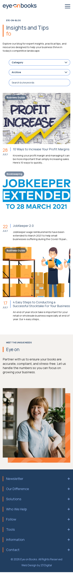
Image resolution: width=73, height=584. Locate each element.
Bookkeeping (14, 174)
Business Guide (16, 97)
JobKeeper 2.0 (23, 226)
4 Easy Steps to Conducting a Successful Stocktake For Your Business (41, 304)
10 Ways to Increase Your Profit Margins (41, 149)
